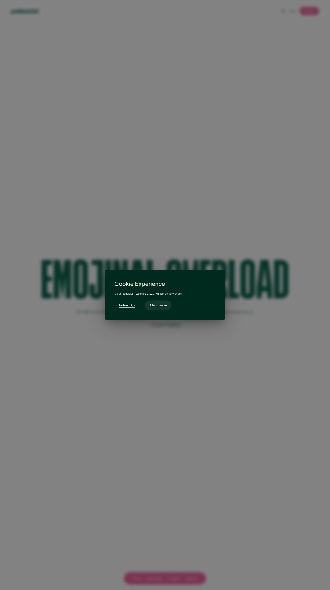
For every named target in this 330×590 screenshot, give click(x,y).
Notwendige (127, 305)
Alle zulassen (158, 305)
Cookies (150, 294)
